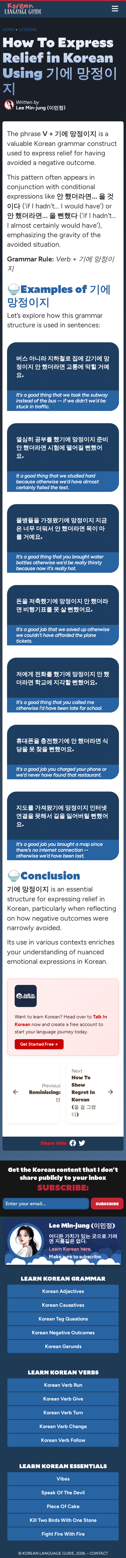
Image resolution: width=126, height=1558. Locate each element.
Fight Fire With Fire (63, 1534)
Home (8, 29)
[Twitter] (82, 1144)
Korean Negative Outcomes (63, 1333)
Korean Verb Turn (63, 1413)
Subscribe (107, 1203)
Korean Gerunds (63, 1346)
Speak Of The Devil (63, 1492)
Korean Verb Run (63, 1385)
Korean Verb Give (63, 1399)
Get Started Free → (39, 1044)
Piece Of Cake (63, 1506)
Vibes (63, 1479)
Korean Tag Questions (63, 1319)
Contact (99, 1553)
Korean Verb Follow (63, 1440)
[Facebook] (72, 1144)
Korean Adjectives (63, 1291)
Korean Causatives (63, 1305)
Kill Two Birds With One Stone (63, 1520)
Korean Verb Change (63, 1426)
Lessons (28, 29)
